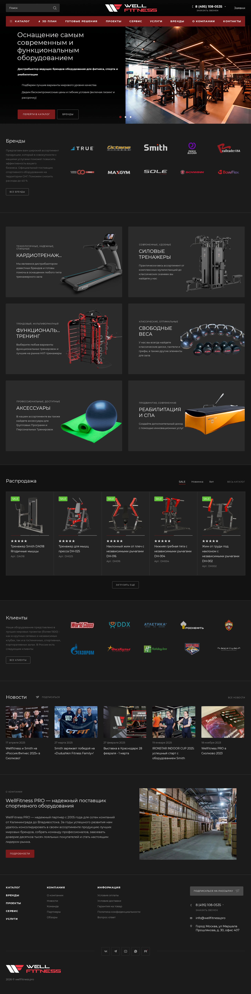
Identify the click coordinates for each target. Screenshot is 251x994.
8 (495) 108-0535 (208, 6)
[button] (120, 117)
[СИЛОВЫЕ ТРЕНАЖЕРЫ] (215, 262)
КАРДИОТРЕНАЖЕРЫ (43, 255)
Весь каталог (236, 482)
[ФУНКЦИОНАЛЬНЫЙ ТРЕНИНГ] (93, 339)
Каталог (13, 887)
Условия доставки (109, 900)
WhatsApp (135, 951)
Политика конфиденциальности (118, 911)
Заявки (239, 8)
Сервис (12, 911)
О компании (55, 895)
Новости (52, 900)
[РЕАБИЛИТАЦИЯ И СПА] (215, 415)
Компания (56, 887)
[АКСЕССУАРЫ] (93, 415)
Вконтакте (105, 951)
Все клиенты (18, 660)
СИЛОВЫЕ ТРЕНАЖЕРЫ (155, 254)
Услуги (12, 918)
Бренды (12, 895)
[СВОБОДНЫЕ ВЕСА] (215, 339)
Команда (53, 906)
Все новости (236, 697)
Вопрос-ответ (106, 917)
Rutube (145, 951)
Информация (108, 887)
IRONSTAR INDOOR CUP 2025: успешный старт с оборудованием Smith (173, 753)
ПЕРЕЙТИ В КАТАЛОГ (36, 114)
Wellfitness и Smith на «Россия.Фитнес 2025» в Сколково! (23, 753)
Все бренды (17, 192)
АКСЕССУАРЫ (33, 408)
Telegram (115, 951)
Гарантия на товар (109, 906)
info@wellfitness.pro (210, 918)
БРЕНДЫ (68, 114)
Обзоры (52, 917)
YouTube (125, 951)
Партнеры (54, 911)
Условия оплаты (108, 895)
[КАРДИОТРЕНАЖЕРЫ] (93, 262)
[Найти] (55, 8)
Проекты (13, 903)
